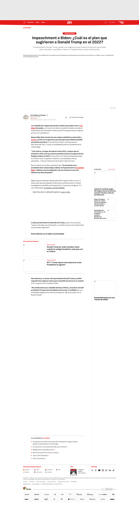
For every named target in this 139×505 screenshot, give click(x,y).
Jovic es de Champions (40, 455)
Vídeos (43, 22)
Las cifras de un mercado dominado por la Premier (50, 447)
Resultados (30, 22)
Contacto (25, 481)
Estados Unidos (70, 33)
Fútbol (37, 22)
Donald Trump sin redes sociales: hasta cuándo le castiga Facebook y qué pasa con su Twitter (65, 249)
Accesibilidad (74, 481)
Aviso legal (31, 481)
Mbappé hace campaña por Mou (43, 450)
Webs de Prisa (108, 489)
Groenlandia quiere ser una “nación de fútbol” (104, 299)
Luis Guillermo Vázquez (38, 115)
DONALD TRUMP (51, 260)
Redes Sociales (51, 244)
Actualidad (27, 28)
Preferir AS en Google (77, 117)
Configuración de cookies (63, 481)
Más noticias (112, 169)
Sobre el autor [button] (33, 118)
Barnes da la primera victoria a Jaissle (45, 453)
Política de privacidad (40, 481)
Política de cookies (51, 481)
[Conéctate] (106, 22)
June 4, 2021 (65, 192)
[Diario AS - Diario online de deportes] (69, 22)
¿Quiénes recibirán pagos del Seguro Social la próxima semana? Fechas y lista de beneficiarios (105, 192)
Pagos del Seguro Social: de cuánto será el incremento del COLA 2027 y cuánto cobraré (100, 202)
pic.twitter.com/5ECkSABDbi (54, 188)
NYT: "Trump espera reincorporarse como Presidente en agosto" (64, 263)
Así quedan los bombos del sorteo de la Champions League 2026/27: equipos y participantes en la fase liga (55, 443)
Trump (33, 139)
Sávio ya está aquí (39, 458)
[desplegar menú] (24, 22)
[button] (66, 117)
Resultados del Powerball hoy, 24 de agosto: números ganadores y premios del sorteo (100, 214)
